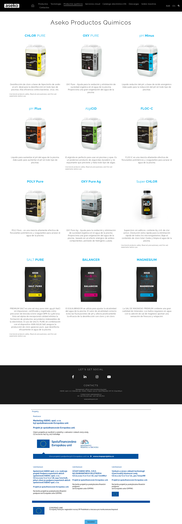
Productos (43, 4)
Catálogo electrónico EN (114, 4)
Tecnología (56, 4)
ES (174, 6)
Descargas (134, 4)
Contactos (44, 7)
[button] (178, 5)
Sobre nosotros (148, 4)
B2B (168, 6)
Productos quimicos (73, 4)
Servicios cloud (92, 4)
